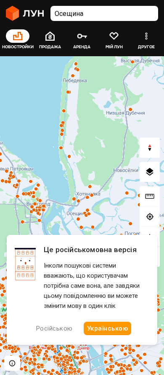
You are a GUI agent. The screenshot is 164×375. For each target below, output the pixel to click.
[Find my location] (150, 216)
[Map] (82, 215)
